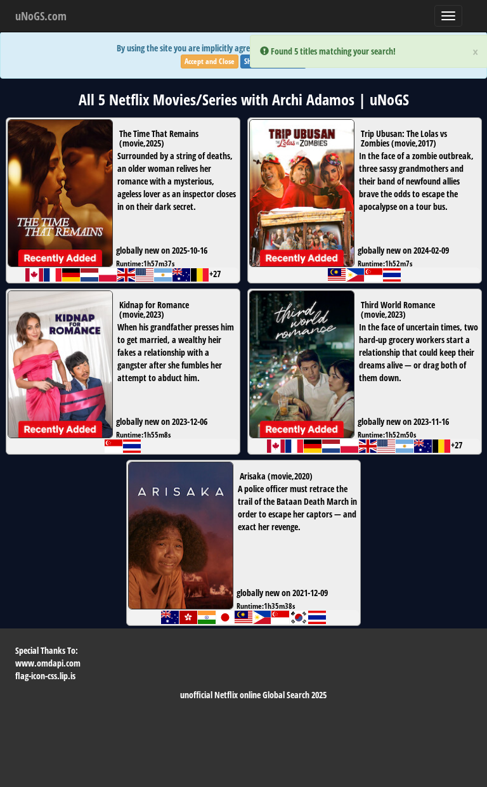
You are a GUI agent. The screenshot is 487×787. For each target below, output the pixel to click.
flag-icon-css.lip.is (45, 676)
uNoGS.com (41, 15)
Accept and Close (210, 61)
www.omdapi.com (48, 663)
